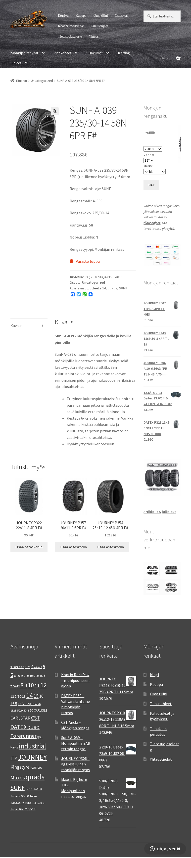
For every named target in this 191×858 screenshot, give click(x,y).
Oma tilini (101, 15)
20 (31, 710)
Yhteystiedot (161, 759)
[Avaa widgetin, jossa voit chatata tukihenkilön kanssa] (165, 849)
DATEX (18, 727)
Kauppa (81, 15)
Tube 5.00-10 (19, 796)
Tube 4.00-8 (33, 788)
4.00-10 (38, 667)
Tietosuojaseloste (70, 36)
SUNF (123, 288)
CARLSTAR (20, 718)
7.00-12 (15, 686)
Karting (124, 53)
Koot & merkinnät (71, 26)
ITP (13, 758)
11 (37, 685)
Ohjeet (15, 63)
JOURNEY (32, 757)
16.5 (13, 703)
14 (104, 288)
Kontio (36, 767)
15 (36, 696)
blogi (154, 674)
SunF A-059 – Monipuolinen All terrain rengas (75, 743)
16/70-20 (24, 704)
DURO (33, 727)
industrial (32, 746)
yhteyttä (168, 228)
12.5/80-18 (18, 696)
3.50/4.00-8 (17, 667)
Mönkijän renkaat (24, 53)
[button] (55, 111)
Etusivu (63, 15)
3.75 (27, 667)
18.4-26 (36, 704)
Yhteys (93, 36)
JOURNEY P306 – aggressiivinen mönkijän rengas (75, 764)
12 (43, 685)
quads (112, 288)
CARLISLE (40, 710)
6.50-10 (28, 676)
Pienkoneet (62, 53)
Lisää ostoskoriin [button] (29, 547)
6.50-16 (38, 676)
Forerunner (23, 736)
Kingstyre (20, 767)
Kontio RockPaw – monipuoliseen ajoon (75, 680)
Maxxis (17, 777)
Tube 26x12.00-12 (23, 809)
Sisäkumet (94, 53)
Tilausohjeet (99, 26)
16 (41, 696)
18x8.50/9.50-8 (19, 710)
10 (31, 685)
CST (35, 717)
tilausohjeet (151, 223)
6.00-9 (18, 675)
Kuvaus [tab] (16, 325)
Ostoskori (121, 15)
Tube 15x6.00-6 (34, 803)
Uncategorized (42, 80)
